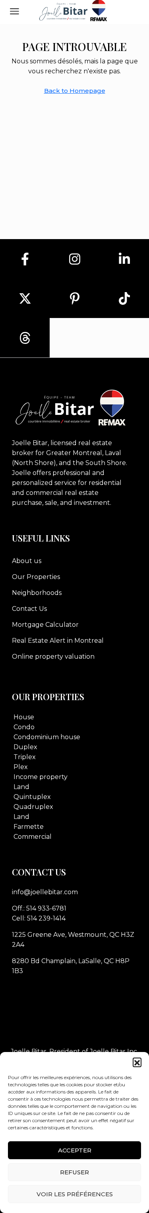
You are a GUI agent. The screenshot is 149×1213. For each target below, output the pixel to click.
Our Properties (36, 577)
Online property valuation (53, 656)
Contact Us (29, 608)
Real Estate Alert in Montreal (58, 640)
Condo (24, 727)
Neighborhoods (37, 593)
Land (21, 787)
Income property (41, 777)
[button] (137, 1062)
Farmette (29, 826)
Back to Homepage (74, 90)
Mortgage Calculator (45, 624)
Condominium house (47, 737)
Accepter (74, 1150)
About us (26, 561)
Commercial (33, 836)
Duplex (25, 747)
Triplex (25, 757)
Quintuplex (32, 797)
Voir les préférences (75, 1194)
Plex (21, 767)
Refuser (74, 1172)
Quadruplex (33, 807)
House (24, 717)
